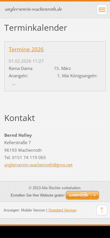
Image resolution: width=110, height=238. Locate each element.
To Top (101, 210)
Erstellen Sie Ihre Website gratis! (38, 195)
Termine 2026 (26, 49)
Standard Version (62, 210)
